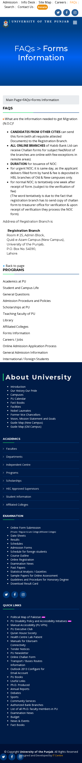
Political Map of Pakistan (26, 617)
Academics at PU (14, 281)
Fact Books (17, 402)
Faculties (11, 448)
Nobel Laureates (20, 410)
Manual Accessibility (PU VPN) (28, 625)
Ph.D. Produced (20, 685)
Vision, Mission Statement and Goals (33, 418)
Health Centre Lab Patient (26, 637)
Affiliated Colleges (15, 327)
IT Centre (58, 755)
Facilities (15, 406)
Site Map (45, 2)
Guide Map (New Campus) (26, 422)
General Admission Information (25, 352)
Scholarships (14, 480)
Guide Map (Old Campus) (25, 426)
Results (14, 539)
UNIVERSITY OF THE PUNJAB (40, 21)
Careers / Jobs (13, 339)
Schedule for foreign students (28, 551)
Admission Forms (21, 547)
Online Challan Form (22, 657)
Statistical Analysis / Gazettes (28, 571)
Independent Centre (18, 464)
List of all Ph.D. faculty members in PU (34, 709)
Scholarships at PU (16, 307)
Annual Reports (19, 689)
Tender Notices (20, 649)
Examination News (22, 563)
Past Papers (17, 567)
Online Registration (22, 559)
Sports (14, 697)
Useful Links (17, 681)
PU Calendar (18, 398)
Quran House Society (23, 633)
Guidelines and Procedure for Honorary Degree (39, 579)
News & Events (19, 721)
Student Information (18, 496)
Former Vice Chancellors (25, 414)
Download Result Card (24, 583)
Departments (14, 456)
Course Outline (19, 555)
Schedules (16, 543)
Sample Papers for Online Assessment (34, 575)
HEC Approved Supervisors (22, 488)
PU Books (16, 677)
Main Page (13, 100)
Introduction (18, 386)
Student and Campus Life (21, 288)
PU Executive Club (21, 629)
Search (9, 7)
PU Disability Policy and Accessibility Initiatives (39, 621)
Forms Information (43, 53)
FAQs (26, 100)
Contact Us (25, 7)
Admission (10, 2)
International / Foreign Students (26, 359)
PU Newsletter (19, 653)
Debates (15, 693)
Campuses (16, 394)
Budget (14, 717)
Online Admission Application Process (29, 346)
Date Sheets (18, 535)
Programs (12, 472)
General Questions (16, 294)
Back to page (15, 266)
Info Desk (28, 2)
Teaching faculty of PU (19, 314)
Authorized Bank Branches (26, 705)
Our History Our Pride (23, 390)
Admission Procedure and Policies (27, 301)
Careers (60, 2)
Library (8, 320)
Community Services (23, 701)
